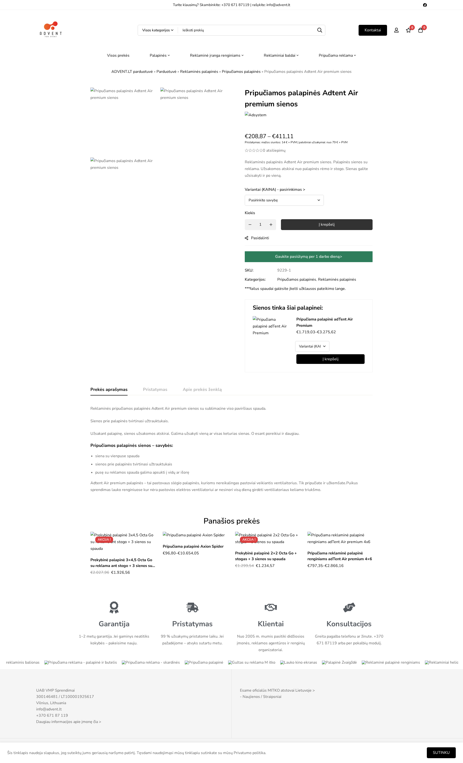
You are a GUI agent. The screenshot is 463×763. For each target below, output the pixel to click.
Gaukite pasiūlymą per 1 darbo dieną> (308, 256)
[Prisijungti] (396, 30)
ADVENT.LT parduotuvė (132, 71)
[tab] (109, 389)
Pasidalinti (260, 238)
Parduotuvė (167, 71)
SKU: (249, 270)
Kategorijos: (255, 279)
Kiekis (250, 213)
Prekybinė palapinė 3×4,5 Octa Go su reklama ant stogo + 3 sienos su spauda (121, 565)
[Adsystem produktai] (255, 120)
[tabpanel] (231, 449)
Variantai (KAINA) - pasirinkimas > (275, 189)
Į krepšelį (331, 359)
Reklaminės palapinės (199, 71)
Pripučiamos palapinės (241, 71)
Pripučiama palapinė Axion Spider (193, 546)
